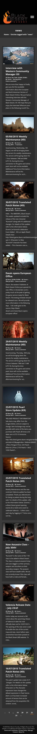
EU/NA (20, 77)
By (9, 79)
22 (32, 713)
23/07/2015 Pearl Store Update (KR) (16, 408)
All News (8, 77)
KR (12, 143)
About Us (21, 732)
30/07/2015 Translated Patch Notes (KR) (18, 204)
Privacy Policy (23, 730)
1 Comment (18, 145)
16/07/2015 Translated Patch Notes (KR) (18, 670)
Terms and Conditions (11, 730)
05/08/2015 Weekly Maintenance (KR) (16, 138)
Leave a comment (11, 81)
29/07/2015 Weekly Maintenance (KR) (16, 343)
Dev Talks (14, 77)
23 (16, 715)
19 (18, 713)
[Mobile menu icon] (32, 17)
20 (22, 713)
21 (27, 713)
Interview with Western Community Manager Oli (17, 71)
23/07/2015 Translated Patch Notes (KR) (18, 479)
